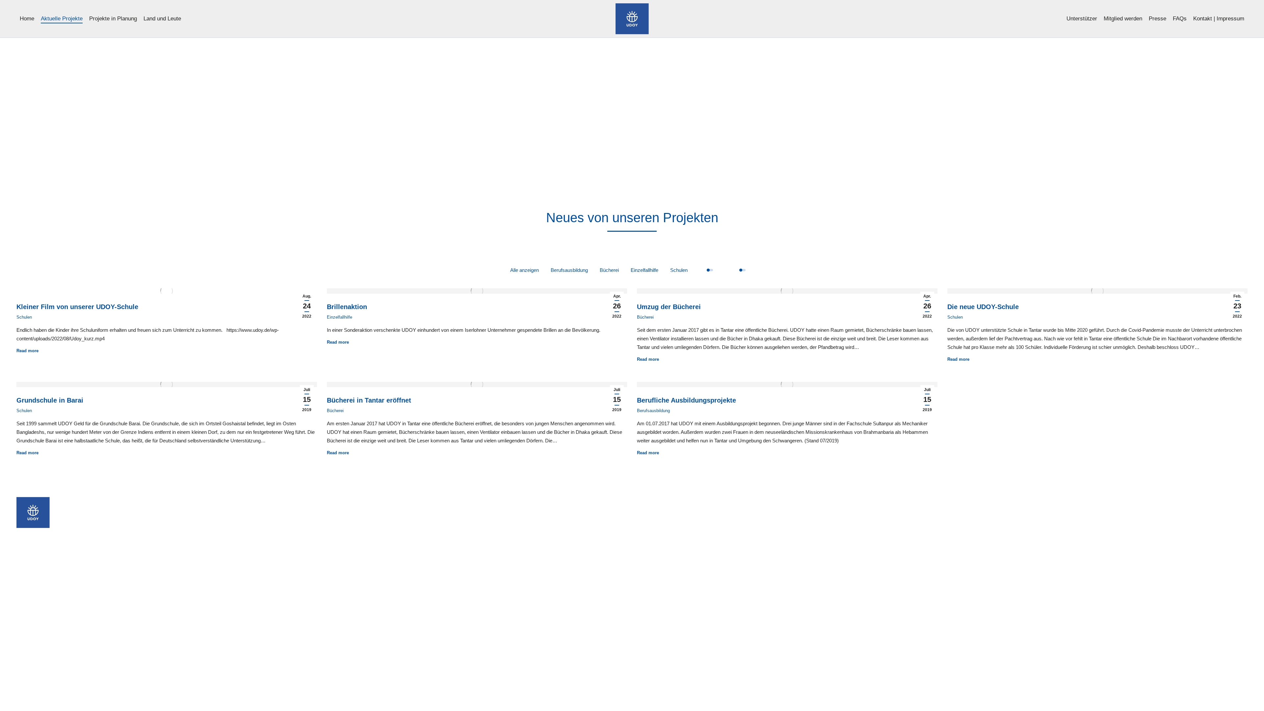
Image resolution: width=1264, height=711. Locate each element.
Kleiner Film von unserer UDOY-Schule (77, 306)
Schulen (679, 270)
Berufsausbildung (569, 270)
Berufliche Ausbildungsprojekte (686, 400)
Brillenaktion (347, 306)
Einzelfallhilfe (644, 270)
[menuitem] (27, 19)
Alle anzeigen (524, 270)
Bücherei (609, 270)
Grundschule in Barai (49, 400)
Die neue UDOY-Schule (983, 306)
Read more (27, 350)
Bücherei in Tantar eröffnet (369, 400)
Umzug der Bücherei (669, 306)
